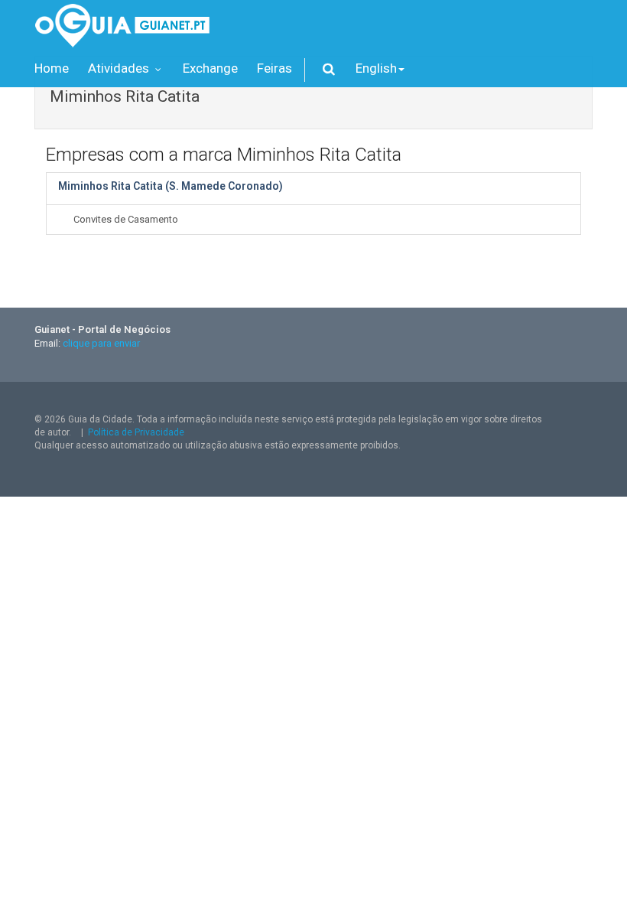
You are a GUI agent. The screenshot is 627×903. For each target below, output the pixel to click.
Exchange (210, 68)
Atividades (120, 68)
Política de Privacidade (136, 432)
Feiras (274, 68)
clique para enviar (101, 343)
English (376, 68)
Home (51, 68)
